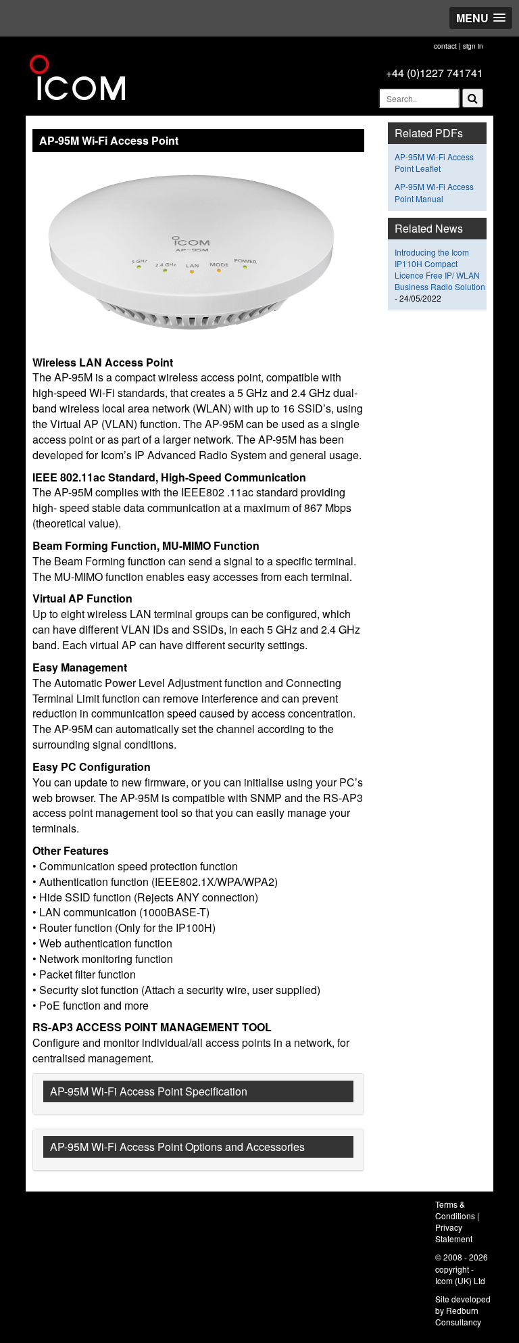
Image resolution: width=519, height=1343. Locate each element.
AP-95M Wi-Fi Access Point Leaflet (434, 162)
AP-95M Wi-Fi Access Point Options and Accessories (177, 1146)
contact (445, 46)
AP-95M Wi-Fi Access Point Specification (148, 1091)
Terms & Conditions (455, 1209)
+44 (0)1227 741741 (434, 72)
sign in (473, 46)
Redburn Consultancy (458, 1315)
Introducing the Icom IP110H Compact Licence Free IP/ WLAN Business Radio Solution (440, 269)
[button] (480, 18)
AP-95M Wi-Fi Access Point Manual (434, 192)
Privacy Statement (453, 1232)
